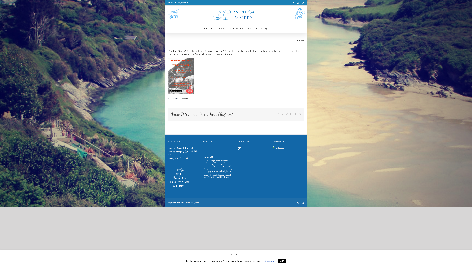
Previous (300, 40)
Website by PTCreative (192, 202)
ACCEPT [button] (282, 261)
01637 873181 (181, 158)
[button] (266, 28)
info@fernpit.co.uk (183, 3)
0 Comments (185, 99)
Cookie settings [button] (270, 260)
